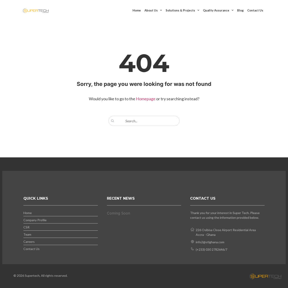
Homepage (146, 98)
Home (137, 10)
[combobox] (144, 121)
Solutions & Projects (180, 10)
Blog (240, 10)
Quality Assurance (216, 10)
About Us (151, 10)
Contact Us (255, 10)
